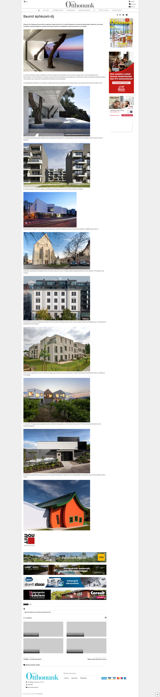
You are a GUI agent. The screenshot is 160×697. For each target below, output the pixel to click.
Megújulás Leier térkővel (75, 634)
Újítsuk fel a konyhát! (31, 634)
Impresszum (74, 678)
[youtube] (127, 15)
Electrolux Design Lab (31, 651)
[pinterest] (123, 15)
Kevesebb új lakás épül (75, 651)
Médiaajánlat (83, 678)
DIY (94, 10)
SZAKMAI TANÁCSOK (84, 10)
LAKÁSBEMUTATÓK (57, 10)
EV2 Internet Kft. (39, 693)
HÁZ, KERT (46, 10)
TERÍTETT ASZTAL (104, 10)
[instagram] (120, 15)
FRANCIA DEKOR (117, 10)
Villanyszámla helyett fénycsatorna (96, 659)
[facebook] (117, 15)
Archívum (66, 678)
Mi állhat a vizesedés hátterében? (32, 659)
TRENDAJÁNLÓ (70, 10)
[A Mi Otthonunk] (79, 4)
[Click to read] (43, 629)
